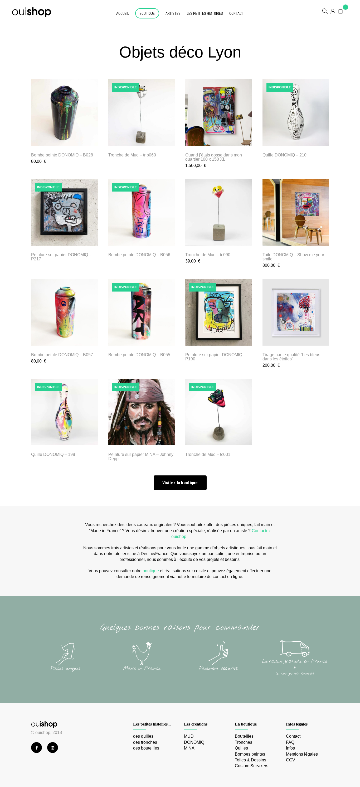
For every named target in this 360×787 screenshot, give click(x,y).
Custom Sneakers (251, 766)
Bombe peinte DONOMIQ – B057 (62, 354)
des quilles (143, 736)
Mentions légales (302, 754)
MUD (189, 736)
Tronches (243, 742)
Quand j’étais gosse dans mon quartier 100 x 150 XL (213, 157)
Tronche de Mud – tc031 (207, 454)
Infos (290, 748)
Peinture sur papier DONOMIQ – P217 (61, 256)
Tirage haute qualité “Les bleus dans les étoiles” (291, 356)
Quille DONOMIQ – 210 (284, 155)
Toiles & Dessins (250, 760)
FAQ (290, 742)
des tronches (145, 742)
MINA (189, 748)
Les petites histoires (205, 13)
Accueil (122, 13)
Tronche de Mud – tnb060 (132, 155)
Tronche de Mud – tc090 (207, 254)
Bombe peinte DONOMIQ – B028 (62, 155)
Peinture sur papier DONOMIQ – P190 (215, 356)
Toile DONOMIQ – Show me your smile (293, 256)
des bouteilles (146, 748)
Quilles (241, 748)
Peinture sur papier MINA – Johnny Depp (140, 456)
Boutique (147, 13)
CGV (290, 760)
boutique (151, 571)
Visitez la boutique (180, 482)
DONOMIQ (194, 742)
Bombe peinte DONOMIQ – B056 (139, 254)
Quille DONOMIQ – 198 (53, 454)
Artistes (173, 13)
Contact (236, 13)
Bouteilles (244, 736)
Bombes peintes (250, 754)
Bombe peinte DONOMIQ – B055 (139, 354)
